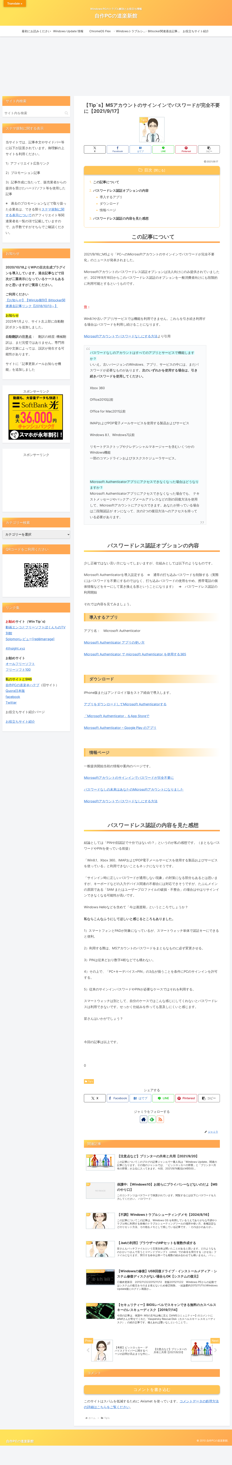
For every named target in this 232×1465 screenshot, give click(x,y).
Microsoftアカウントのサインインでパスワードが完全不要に (129, 778)
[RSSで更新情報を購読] (160, 1119)
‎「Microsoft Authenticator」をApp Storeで (116, 716)
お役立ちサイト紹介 (20, 721)
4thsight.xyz (15, 648)
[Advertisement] (116, 66)
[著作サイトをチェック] (143, 1119)
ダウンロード (109, 203)
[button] (209, 149)
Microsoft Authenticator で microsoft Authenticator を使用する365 (135, 654)
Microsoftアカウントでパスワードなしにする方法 (121, 336)
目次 (148, 170)
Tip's (90, 1081)
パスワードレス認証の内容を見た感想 (121, 218)
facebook (13, 697)
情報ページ (108, 210)
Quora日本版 (15, 691)
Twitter (11, 702)
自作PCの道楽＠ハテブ (22, 685)
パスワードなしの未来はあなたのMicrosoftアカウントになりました (134, 789)
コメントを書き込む (152, 1389)
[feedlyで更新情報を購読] (152, 1119)
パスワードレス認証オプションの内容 (121, 190)
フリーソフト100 (18, 670)
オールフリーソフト (20, 664)
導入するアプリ (111, 197)
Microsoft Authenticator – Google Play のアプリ (120, 728)
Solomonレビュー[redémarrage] (30, 639)
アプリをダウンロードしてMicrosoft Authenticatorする (125, 704)
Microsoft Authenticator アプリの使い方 (114, 642)
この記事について (106, 182)
